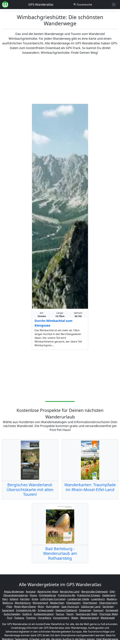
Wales (74, 618)
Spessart (98, 610)
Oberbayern (73, 603)
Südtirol (27, 614)
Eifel (112, 591)
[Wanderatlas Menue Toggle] (113, 4)
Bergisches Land (69, 591)
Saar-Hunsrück (70, 606)
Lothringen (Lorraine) (52, 599)
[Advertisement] (60, 79)
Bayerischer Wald (48, 591)
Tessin (70, 614)
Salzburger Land (90, 606)
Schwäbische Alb (26, 610)
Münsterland (40, 603)
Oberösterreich (108, 603)
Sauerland (8, 610)
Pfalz (9, 606)
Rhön (41, 606)
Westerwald (108, 618)
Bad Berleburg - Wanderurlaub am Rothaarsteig (60, 553)
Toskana (19, 618)
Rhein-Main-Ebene (25, 606)
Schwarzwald (45, 610)
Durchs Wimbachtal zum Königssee (53, 323)
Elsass (33, 595)
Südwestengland (44, 614)
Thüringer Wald (108, 614)
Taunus (60, 614)
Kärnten (25, 599)
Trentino (31, 618)
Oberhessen (90, 603)
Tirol (9, 618)
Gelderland (108, 595)
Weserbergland (89, 618)
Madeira (112, 599)
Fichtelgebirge (47, 595)
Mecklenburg (23, 603)
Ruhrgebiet (52, 606)
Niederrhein (57, 603)
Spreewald (112, 610)
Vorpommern (61, 618)
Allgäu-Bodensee (14, 591)
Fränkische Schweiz (88, 595)
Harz (5, 599)
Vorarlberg (44, 618)
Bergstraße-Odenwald (94, 591)
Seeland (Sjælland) (66, 610)
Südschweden (12, 614)
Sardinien (108, 606)
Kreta (35, 599)
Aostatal (30, 591)
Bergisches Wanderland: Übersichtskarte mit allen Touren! (30, 489)
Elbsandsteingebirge (15, 595)
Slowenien (85, 610)
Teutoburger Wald (86, 614)
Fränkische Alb (66, 595)
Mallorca (7, 603)
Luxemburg (98, 599)
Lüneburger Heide (78, 599)
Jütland (14, 599)
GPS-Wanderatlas (40, 4)
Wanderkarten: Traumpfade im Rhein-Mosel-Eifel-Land (90, 487)
